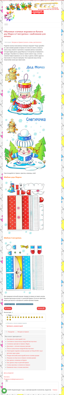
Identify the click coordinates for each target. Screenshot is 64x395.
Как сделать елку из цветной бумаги (18, 362)
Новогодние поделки (9, 304)
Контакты (7, 377)
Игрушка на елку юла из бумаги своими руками (21, 358)
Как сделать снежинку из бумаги (17, 360)
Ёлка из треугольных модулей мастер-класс (20, 348)
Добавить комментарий (15, 326)
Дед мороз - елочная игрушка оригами (18, 346)
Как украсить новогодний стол (16, 339)
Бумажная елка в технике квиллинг (18, 367)
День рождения (9, 373)
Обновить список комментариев (17, 323)
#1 (7, 315)
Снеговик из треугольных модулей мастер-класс (22, 341)
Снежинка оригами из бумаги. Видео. (18, 344)
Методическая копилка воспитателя (24, 304)
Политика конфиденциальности (14, 379)
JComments (44, 328)
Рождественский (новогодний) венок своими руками (23, 355)
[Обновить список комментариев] (12, 312)
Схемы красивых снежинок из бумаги (18, 365)
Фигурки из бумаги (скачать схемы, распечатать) (26, 42)
